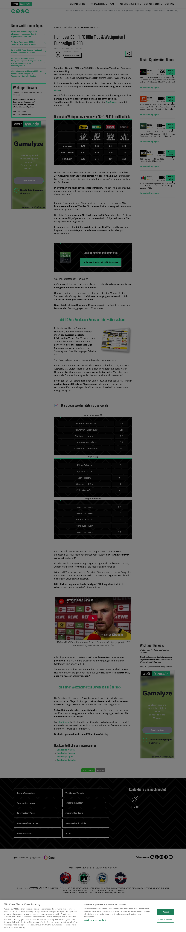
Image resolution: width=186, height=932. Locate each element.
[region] (93, 916)
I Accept (165, 912)
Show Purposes (165, 919)
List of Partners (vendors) (95, 920)
